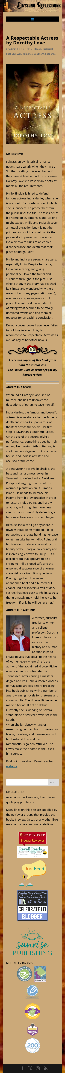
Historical (47, 48)
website (11, 766)
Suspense (50, 53)
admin (12, 48)
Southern (39, 53)
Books (37, 48)
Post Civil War (13, 53)
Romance (28, 53)
